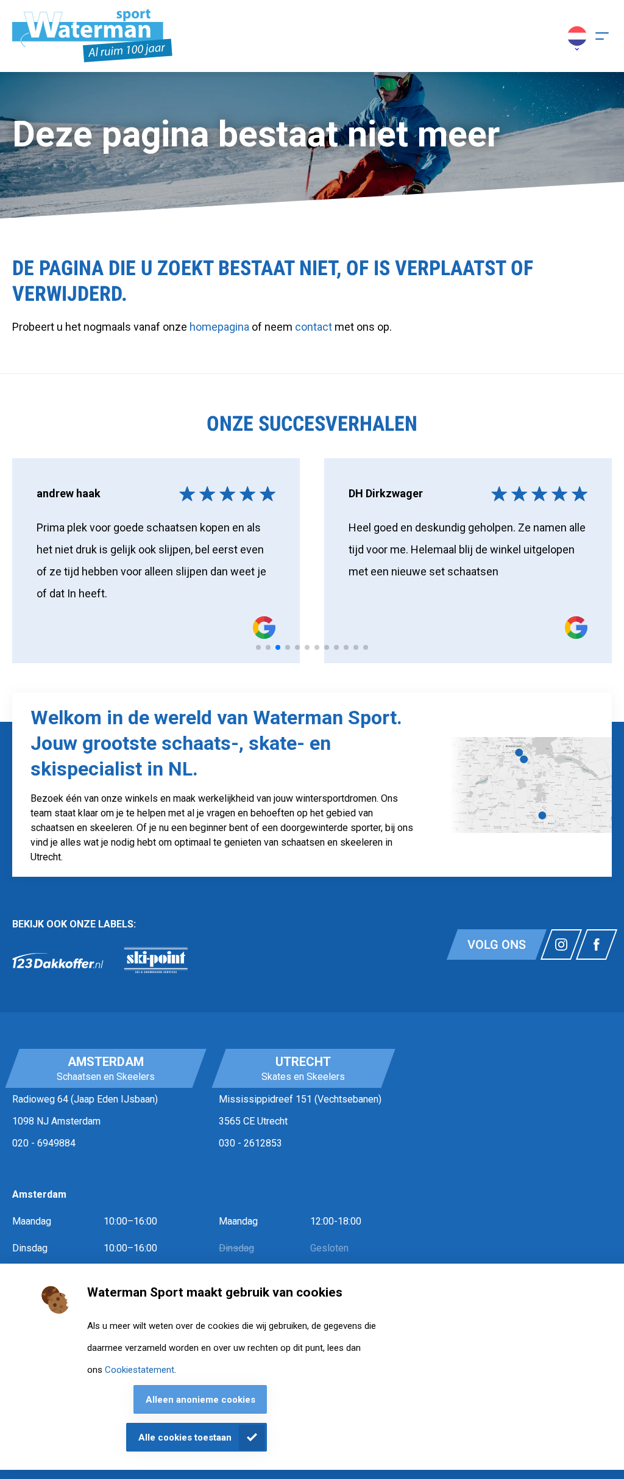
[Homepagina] (92, 36)
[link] (58, 960)
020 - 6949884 (44, 1143)
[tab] (258, 647)
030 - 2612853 (250, 1143)
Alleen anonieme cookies (200, 1399)
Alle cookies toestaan (185, 1437)
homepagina (219, 326)
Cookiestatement (139, 1369)
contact (315, 326)
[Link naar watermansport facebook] (596, 944)
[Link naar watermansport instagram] (561, 944)
